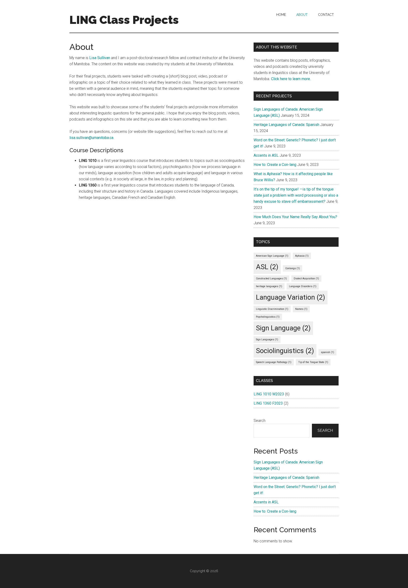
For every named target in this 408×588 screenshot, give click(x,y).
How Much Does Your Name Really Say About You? (295, 217)
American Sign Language (272, 255)
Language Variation (290, 297)
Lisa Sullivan (99, 58)
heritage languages (269, 286)
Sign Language (283, 328)
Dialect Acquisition (306, 278)
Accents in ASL (266, 155)
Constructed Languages (271, 278)
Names (301, 309)
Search (259, 420)
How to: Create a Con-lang (275, 164)
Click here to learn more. (291, 79)
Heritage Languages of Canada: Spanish (286, 124)
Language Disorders (302, 286)
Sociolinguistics (285, 351)
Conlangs (292, 268)
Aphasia (302, 255)
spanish (327, 352)
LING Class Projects (124, 19)
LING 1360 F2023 (268, 403)
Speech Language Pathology (273, 362)
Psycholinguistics (268, 316)
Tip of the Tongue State (313, 362)
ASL (267, 267)
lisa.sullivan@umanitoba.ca (91, 137)
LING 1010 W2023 (269, 394)
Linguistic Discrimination (272, 309)
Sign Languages (267, 339)
